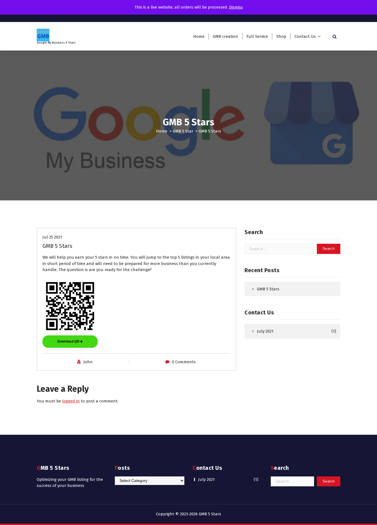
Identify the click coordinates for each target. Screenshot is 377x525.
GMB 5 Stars (268, 289)
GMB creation (225, 36)
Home (199, 36)
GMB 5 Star (183, 131)
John (88, 361)
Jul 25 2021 (52, 237)
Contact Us (305, 36)
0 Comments (184, 361)
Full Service (257, 36)
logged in (71, 401)
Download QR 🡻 (70, 341)
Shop (281, 36)
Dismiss (236, 7)
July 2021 (265, 331)
